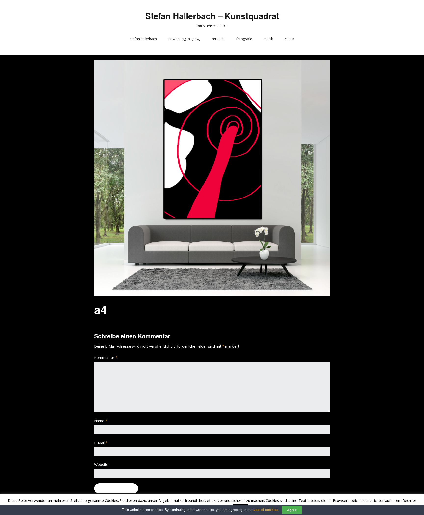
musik (268, 38)
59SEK (289, 38)
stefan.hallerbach (143, 38)
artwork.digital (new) (184, 38)
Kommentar (105, 357)
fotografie (244, 38)
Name (100, 420)
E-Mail (100, 442)
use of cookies (265, 510)
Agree (292, 510)
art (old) (218, 38)
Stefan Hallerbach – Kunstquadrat (212, 16)
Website (101, 464)
